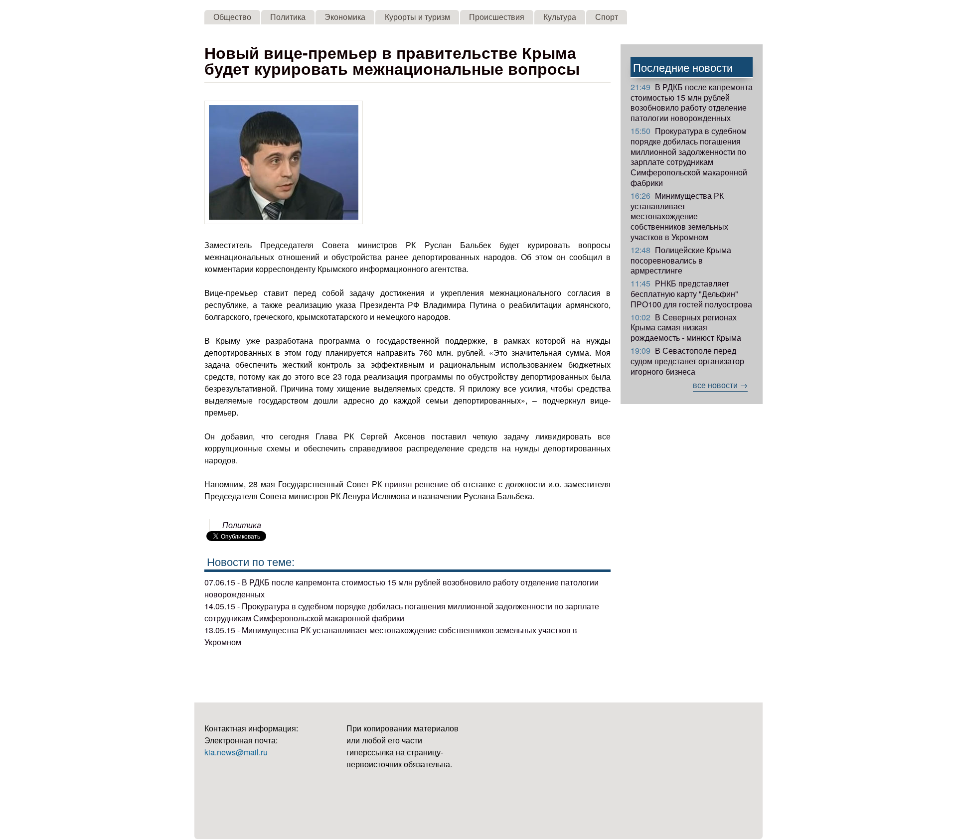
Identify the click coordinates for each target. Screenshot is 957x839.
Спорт (606, 16)
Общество (232, 16)
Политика (288, 16)
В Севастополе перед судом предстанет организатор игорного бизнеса (687, 361)
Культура (559, 16)
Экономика (344, 16)
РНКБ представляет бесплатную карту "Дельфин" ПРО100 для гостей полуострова (691, 294)
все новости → (720, 385)
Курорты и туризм (417, 16)
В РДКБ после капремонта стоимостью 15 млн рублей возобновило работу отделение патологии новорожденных (692, 102)
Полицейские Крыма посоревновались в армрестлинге (681, 260)
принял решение (416, 484)
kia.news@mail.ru (236, 752)
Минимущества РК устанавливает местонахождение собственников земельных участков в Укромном (679, 216)
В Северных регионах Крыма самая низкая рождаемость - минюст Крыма (686, 327)
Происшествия (496, 16)
